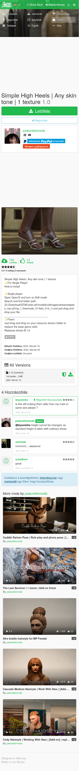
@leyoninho (23, 425)
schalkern (21, 459)
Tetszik (30, 262)
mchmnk (20, 442)
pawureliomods (34, 130)
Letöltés (42, 111)
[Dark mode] (68, 4)
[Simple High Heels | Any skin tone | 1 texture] (39, 230)
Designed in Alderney (13, 758)
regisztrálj (10, 481)
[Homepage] (25, 134)
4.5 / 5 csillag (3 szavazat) (13, 271)
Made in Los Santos (13, 762)
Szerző (39, 421)
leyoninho (21, 400)
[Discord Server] (29, 134)
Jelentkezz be (48, 478)
